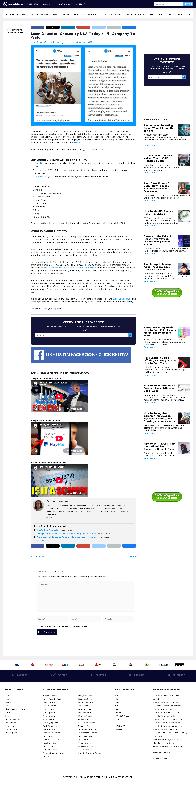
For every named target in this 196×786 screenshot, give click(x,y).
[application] (51, 4)
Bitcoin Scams (49, 706)
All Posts (40, 540)
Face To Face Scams (52, 740)
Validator (33, 4)
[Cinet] (33, 664)
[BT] (147, 664)
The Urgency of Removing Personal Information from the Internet (67, 537)
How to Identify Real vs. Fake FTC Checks (158, 212)
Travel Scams (84, 740)
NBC (117, 706)
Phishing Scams (85, 716)
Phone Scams (84, 719)
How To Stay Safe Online (89, 753)
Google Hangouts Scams (54, 753)
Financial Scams (50, 746)
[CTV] (65, 664)
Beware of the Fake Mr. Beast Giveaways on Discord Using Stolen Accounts (158, 240)
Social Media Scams (87, 729)
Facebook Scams (50, 743)
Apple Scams (49, 716)
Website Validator (122, 299)
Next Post (134, 556)
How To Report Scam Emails (166, 729)
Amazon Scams (50, 696)
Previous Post (38, 556)
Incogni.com (41, 170)
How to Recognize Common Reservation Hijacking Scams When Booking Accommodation (160, 417)
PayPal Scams (49, 702)
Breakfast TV (121, 729)
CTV (117, 719)
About (8, 699)
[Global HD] (82, 664)
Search (188, 4)
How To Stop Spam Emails (165, 709)
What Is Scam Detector (16, 32)
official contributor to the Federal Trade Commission (70, 268)
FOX (117, 709)
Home (8, 696)
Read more (51, 514)
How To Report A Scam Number (167, 723)
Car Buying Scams (51, 723)
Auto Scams (48, 719)
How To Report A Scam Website (167, 726)
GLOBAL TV (120, 723)
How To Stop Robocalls (47, 530)
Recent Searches (12, 719)
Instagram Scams (86, 696)
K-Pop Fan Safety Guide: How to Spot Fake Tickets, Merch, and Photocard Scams (160, 331)
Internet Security (85, 702)
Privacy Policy (11, 733)
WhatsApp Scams (86, 746)
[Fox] (16, 664)
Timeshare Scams (86, 736)
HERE (77, 142)
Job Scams (83, 706)
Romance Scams (85, 726)
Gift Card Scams (50, 750)
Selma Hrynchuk (57, 501)
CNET (117, 702)
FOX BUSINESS (122, 716)
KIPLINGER (120, 726)
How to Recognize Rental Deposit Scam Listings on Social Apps (159, 388)
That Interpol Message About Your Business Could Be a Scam (158, 267)
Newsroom (10, 726)
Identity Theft (49, 756)
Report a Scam (63, 4)
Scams (46, 4)
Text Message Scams (87, 733)
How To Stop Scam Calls (164, 716)
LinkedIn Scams (85, 709)
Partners (9, 713)
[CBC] (98, 664)
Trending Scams (12, 729)
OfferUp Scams (50, 713)
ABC (117, 696)
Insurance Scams (85, 699)
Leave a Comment (37, 42)
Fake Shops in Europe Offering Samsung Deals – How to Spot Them (160, 360)
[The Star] (163, 664)
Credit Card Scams (51, 733)
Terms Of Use (11, 736)
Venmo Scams (84, 743)
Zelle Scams (83, 750)
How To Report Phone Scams (166, 713)
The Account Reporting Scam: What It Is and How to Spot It (160, 128)
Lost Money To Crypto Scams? (167, 740)
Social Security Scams (53, 699)
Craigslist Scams (50, 729)
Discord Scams (49, 709)
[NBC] (131, 664)
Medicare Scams (85, 713)
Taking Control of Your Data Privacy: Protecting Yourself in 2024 (66, 533)
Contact (80, 4)
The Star (119, 713)
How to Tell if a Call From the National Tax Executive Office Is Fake (159, 446)
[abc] (114, 664)
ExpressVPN (41, 177)
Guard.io (39, 163)
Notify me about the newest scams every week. (64, 626)
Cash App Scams (50, 726)
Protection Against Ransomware (167, 746)
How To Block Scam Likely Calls (167, 719)
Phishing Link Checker (15, 709)
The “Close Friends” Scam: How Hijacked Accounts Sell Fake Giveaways (156, 187)
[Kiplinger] (49, 664)
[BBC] (180, 664)
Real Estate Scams (86, 723)
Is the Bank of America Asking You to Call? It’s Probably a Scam (158, 158)
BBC (117, 699)
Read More (149, 145)
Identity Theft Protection (164, 743)
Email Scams (48, 736)
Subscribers (10, 723)
